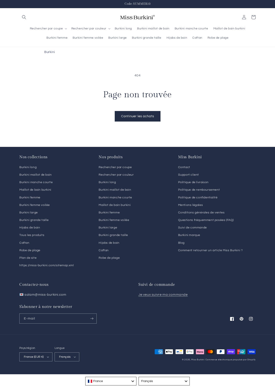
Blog (181, 242)
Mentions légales (190, 205)
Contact (184, 167)
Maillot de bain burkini (35, 189)
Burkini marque (189, 235)
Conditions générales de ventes (201, 212)
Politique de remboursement (199, 189)
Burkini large (28, 212)
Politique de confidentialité (198, 197)
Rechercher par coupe (115, 167)
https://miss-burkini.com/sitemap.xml (46, 265)
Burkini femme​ (109, 212)
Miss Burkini (197, 360)
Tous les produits (31, 235)
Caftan (24, 242)
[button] (24, 17)
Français (65, 356)
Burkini (49, 52)
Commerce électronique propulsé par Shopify (230, 360)
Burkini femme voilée (34, 205)
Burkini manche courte (36, 182)
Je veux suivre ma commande (163, 294)
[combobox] (110, 381)
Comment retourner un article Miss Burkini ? (210, 250)
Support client (188, 174)
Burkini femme (29, 197)
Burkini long (28, 167)
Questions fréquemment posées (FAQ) (206, 220)
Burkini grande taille (34, 220)
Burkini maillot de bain (35, 174)
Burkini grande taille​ (113, 235)
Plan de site (28, 257)
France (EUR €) (34, 356)
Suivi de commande (192, 227)
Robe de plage (29, 250)
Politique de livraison (193, 182)
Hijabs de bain (29, 227)
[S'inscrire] (91, 318)
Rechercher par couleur (116, 174)
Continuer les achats (137, 116)
